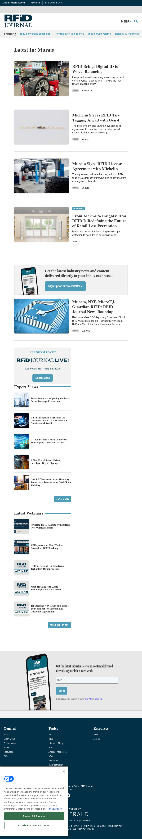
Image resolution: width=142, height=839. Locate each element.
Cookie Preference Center (34, 825)
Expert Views (9, 739)
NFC (50, 756)
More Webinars (59, 625)
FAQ (6, 756)
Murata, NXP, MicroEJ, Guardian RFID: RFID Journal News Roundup (93, 307)
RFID (50, 735)
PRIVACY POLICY (86, 829)
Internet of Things (56, 743)
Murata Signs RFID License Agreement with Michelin (97, 166)
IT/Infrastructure (55, 765)
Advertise (35, 3)
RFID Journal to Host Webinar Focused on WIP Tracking (47, 546)
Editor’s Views (10, 743)
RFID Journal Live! (53, 3)
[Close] (64, 771)
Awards (97, 739)
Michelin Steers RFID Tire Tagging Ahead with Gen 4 (96, 117)
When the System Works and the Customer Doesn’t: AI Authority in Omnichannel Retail (49, 420)
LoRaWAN (53, 761)
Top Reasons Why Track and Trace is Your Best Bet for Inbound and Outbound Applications (50, 608)
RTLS (50, 739)
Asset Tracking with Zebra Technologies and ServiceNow (46, 588)
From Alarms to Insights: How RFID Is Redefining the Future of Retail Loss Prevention (99, 221)
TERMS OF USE (69, 829)
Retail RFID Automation (128, 33)
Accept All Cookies (34, 816)
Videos (7, 748)
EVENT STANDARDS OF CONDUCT (90, 826)
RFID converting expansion (35, 33)
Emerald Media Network (14, 3)
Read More (62, 498)
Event (96, 735)
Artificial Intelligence (57, 752)
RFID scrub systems (99, 33)
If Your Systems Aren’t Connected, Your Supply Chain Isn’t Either (49, 441)
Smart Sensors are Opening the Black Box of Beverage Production (50, 399)
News (75, 91)
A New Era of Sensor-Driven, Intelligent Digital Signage (46, 461)
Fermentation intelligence (69, 33)
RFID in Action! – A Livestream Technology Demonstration (47, 567)
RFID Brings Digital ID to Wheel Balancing (95, 68)
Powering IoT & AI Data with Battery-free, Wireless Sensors (51, 526)
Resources (8, 752)
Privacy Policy (55, 809)
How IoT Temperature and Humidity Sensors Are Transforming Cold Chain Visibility (51, 482)
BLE (50, 748)
